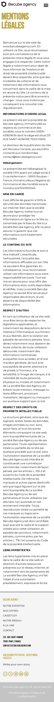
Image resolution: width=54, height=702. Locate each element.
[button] (46, 5)
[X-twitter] (10, 674)
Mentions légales (19, 692)
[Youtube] (21, 674)
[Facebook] (26, 674)
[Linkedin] (16, 674)
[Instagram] (5, 674)
